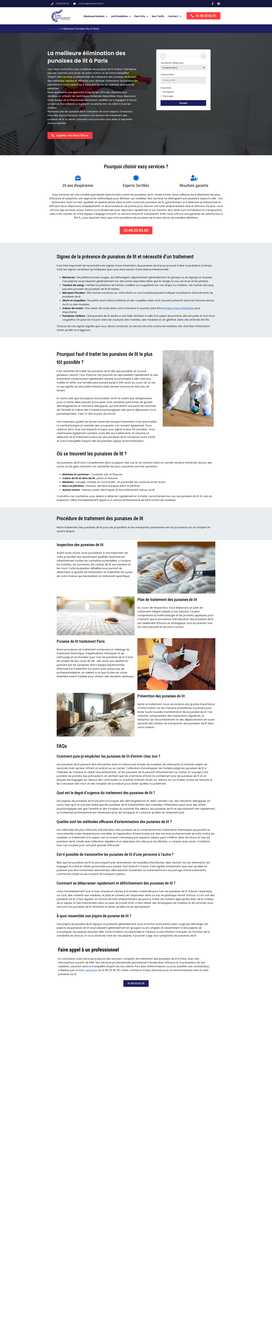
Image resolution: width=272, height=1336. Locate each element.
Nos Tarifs (158, 16)
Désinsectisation (94, 16)
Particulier (168, 96)
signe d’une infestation (179, 308)
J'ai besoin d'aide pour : (173, 62)
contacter (91, 970)
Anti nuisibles (119, 16)
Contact (173, 16)
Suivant (183, 103)
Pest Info (139, 16)
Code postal (167, 74)
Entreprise (168, 91)
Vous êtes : (166, 87)
